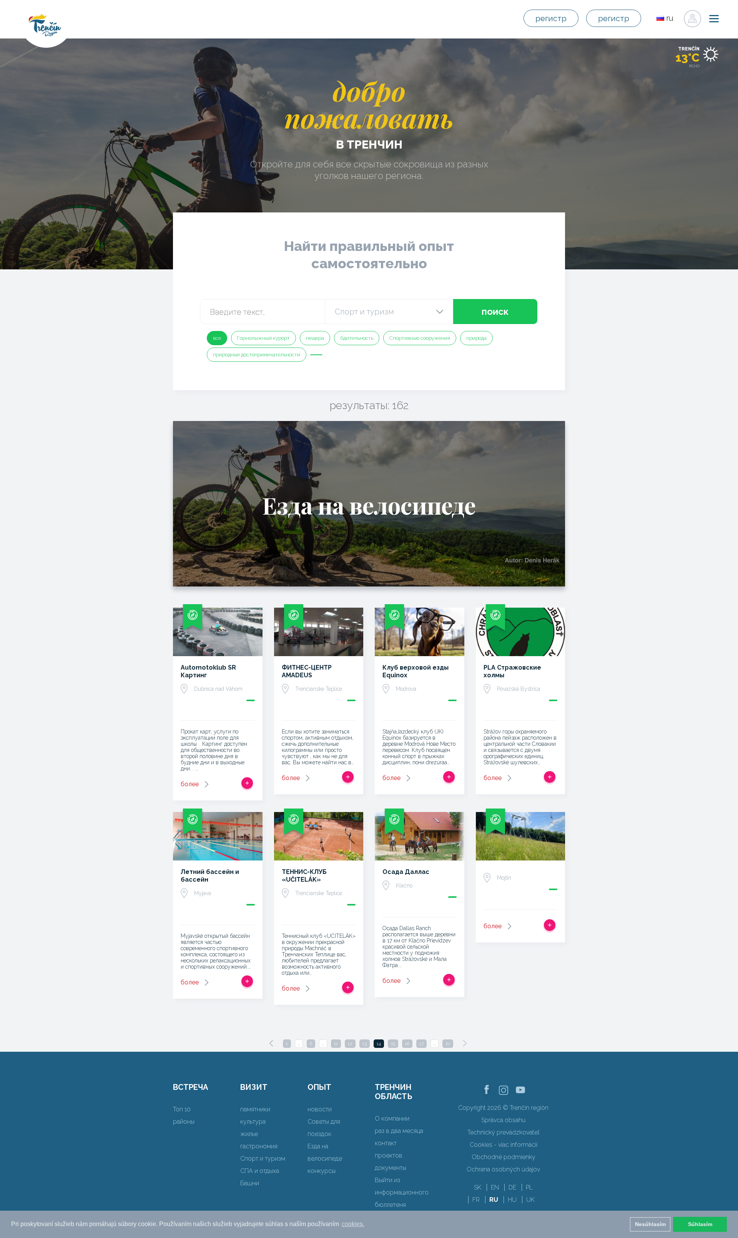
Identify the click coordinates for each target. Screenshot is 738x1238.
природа (476, 338)
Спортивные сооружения (419, 338)
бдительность (356, 338)
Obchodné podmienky (503, 1157)
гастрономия (259, 1146)
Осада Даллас (405, 871)
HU (512, 1199)
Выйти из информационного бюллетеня (402, 1192)
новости (320, 1109)
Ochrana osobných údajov (503, 1169)
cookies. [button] (353, 1224)
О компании (392, 1118)
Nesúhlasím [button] (650, 1224)
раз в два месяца (399, 1130)
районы (183, 1121)
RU (493, 1199)
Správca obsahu (503, 1120)
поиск (495, 311)
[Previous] (271, 1043)
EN (495, 1187)
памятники (255, 1109)
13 (364, 1043)
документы (390, 1167)
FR (476, 1199)
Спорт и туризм (262, 1158)
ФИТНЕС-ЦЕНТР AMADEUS (307, 671)
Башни (249, 1183)
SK (477, 1187)
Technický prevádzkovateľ (503, 1132)
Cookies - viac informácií (503, 1144)
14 (379, 1043)
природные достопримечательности (256, 355)
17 (421, 1043)
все (217, 338)
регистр (551, 18)
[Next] (465, 1043)
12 (350, 1043)
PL (529, 1187)
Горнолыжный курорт (263, 338)
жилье (249, 1134)
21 (447, 1043)
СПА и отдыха (259, 1171)
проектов (388, 1155)
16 (407, 1043)
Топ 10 (182, 1109)
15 (393, 1043)
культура (253, 1121)
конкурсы (322, 1171)
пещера (315, 338)
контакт (386, 1143)
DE (512, 1187)
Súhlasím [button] (700, 1224)
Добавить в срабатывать (247, 783)
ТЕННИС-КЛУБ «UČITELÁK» (304, 875)
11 (336, 1043)
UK (530, 1199)
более (190, 784)
